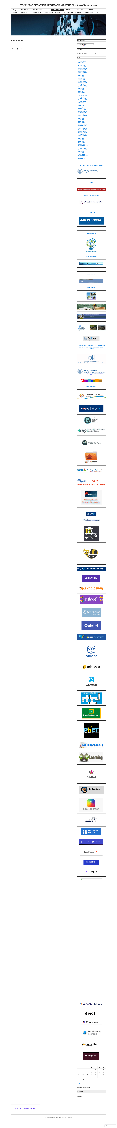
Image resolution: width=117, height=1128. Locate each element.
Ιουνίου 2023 (81, 104)
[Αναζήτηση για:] (91, 1091)
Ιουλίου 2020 (81, 138)
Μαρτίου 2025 (81, 79)
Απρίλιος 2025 (81, 78)
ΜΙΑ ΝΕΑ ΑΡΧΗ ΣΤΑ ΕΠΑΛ (41, 10)
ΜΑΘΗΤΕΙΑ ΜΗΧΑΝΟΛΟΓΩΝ (72, 13)
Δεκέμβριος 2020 (82, 132)
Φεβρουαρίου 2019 (82, 155)
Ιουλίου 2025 (81, 75)
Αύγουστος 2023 (82, 101)
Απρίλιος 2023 (81, 107)
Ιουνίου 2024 (81, 89)
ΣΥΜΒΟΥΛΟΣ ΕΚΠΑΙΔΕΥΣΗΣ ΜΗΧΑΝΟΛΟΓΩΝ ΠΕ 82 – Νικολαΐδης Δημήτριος (58, 5)
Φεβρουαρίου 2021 (82, 129)
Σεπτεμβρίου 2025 (82, 72)
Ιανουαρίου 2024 (82, 94)
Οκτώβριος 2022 (82, 114)
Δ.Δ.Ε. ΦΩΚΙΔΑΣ (91, 287)
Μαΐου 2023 (81, 105)
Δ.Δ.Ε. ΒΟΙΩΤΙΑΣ (91, 233)
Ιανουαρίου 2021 (82, 131)
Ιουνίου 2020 (81, 139)
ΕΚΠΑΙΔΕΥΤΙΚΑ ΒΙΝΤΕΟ (52, 13)
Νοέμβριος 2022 (82, 112)
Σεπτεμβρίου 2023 (82, 99)
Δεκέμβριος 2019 (82, 147)
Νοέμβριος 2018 (82, 158)
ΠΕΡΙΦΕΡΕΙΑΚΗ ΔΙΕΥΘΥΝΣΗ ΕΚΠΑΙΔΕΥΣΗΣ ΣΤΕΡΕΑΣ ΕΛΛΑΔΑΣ (91, 181)
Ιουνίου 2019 (81, 151)
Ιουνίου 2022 (81, 119)
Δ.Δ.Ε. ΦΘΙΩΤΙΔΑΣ (91, 212)
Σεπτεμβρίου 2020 (82, 135)
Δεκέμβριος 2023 (82, 95)
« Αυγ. (78, 1083)
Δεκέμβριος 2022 (82, 111)
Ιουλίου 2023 (81, 102)
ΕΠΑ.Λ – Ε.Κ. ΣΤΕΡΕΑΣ (20, 13)
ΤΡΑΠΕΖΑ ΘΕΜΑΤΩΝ (91, 386)
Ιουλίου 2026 (81, 62)
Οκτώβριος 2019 (82, 148)
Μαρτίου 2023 (81, 108)
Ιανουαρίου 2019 (82, 157)
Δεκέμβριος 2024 (82, 82)
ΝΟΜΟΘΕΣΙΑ (79, 10)
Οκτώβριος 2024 (82, 85)
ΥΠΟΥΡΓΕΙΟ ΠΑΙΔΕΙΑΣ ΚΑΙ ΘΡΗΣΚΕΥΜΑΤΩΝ (91, 165)
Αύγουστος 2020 (82, 137)
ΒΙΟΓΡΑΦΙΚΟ (25, 10)
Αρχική (15, 10)
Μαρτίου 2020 (81, 144)
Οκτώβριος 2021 (82, 127)
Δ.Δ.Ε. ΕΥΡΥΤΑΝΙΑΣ (91, 256)
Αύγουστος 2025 (82, 74)
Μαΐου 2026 (81, 64)
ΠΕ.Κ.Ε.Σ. (69, 10)
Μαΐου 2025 (81, 76)
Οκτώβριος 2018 (82, 159)
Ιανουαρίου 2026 (82, 66)
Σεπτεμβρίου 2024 (82, 86)
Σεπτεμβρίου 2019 (82, 149)
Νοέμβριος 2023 (82, 97)
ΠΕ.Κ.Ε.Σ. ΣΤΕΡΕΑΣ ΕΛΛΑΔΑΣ (91, 195)
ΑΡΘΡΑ (91, 10)
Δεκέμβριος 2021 (82, 124)
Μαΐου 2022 (81, 121)
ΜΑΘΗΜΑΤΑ (57, 10)
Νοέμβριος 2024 (82, 84)
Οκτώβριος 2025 (82, 71)
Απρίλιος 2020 (81, 142)
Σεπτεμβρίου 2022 (82, 115)
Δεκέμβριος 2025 (82, 68)
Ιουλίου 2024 (81, 88)
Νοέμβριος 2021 (82, 125)
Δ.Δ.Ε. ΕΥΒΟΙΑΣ (91, 274)
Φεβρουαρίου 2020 (82, 145)
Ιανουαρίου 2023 (82, 109)
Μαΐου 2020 (81, 141)
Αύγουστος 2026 (82, 61)
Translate (88, 45)
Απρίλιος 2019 (81, 154)
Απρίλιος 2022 (81, 122)
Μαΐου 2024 (81, 91)
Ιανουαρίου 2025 (82, 81)
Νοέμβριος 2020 (82, 134)
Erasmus (100, 13)
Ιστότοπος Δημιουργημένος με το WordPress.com (58, 1117)
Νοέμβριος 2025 (82, 69)
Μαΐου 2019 (81, 152)
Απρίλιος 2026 (81, 65)
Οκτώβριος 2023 (82, 98)
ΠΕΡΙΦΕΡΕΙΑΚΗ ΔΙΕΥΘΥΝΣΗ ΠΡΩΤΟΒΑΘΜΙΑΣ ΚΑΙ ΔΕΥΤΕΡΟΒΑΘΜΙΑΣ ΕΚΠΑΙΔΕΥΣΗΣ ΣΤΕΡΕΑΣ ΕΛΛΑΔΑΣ (91, 347)
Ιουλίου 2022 (81, 118)
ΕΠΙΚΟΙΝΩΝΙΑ (37, 13)
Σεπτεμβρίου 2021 (82, 128)
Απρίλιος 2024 (81, 92)
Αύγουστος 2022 (82, 117)
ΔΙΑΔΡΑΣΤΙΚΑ (89, 13)
